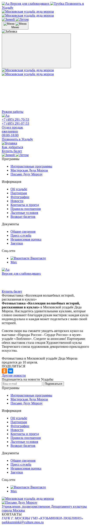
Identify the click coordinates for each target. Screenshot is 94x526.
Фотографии (19, 197)
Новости (16, 201)
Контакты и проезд (24, 205)
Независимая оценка (25, 239)
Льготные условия (24, 213)
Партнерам (18, 193)
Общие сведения (22, 231)
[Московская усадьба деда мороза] (28, 13)
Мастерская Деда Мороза (29, 170)
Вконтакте (38, 258)
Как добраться (12, 147)
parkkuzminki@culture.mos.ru (23, 522)
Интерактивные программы (31, 166)
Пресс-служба (20, 235)
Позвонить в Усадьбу (17, 139)
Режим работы (12, 112)
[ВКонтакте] (10, 371)
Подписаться (53, 383)
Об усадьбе (18, 189)
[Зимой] (9, 19)
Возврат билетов (22, 216)
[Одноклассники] (4, 371)
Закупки (16, 243)
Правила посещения (25, 209)
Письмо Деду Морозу (26, 174)
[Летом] (22, 19)
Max (13, 262)
